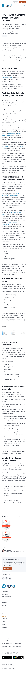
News (3, 624)
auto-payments (6, 146)
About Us (4, 618)
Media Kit (4, 627)
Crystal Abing (8, 550)
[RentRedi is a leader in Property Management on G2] (14, 525)
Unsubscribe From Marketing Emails (11, 646)
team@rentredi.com (7, 596)
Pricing (3, 611)
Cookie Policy (5, 638)
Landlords (4, 602)
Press (3, 621)
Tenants (4, 605)
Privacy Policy (5, 640)
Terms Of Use (5, 635)
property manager (7, 77)
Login (15, 2)
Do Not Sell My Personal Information (11, 643)
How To (4, 613)
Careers (4, 630)
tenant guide (12, 134)
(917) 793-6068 (5, 594)
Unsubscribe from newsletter (8, 668)
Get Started (22, 2)
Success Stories (6, 608)
